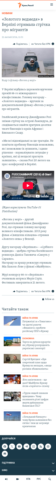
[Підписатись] (5, 454)
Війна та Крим (30, 318)
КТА (28, 479)
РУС (39, 479)
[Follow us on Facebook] (5, 446)
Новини (7, 13)
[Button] (20, 44)
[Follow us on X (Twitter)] (12, 446)
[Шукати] (49, 479)
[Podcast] (48, 446)
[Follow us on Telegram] (26, 446)
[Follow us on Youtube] (19, 446)
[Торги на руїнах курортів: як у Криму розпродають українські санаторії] (12, 341)
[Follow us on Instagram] (34, 446)
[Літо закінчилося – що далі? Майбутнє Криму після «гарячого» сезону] (12, 379)
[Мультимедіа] (17, 479)
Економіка (28, 338)
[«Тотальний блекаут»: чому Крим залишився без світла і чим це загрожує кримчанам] (12, 416)
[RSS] (41, 446)
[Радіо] (6, 479)
